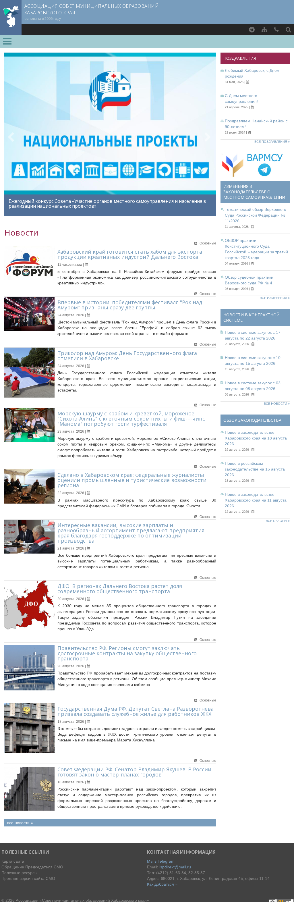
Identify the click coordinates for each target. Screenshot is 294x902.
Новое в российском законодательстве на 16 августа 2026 (255, 469)
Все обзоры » (278, 521)
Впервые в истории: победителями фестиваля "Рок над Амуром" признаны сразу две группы (129, 305)
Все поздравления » (272, 141)
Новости (21, 232)
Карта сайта (12, 861)
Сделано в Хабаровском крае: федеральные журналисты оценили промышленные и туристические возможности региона (131, 480)
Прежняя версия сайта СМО (28, 878)
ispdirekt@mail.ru (175, 867)
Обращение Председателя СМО (32, 867)
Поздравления (239, 58)
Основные (208, 243)
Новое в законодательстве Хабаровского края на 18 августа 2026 (256, 438)
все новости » (20, 822)
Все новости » (277, 403)
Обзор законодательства (252, 420)
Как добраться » (162, 884)
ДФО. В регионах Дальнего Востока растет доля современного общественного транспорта (119, 589)
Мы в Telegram (161, 861)
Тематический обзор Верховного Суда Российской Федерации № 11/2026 (255, 215)
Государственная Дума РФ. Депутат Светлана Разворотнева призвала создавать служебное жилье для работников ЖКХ (135, 711)
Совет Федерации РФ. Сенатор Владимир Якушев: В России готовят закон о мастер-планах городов (134, 772)
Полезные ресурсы (19, 872)
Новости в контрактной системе (251, 317)
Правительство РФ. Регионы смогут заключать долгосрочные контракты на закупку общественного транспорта (127, 653)
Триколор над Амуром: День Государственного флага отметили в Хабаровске (127, 356)
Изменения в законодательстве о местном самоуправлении (254, 192)
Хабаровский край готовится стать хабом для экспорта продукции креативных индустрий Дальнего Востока (129, 254)
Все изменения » (275, 298)
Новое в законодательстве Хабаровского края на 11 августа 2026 (256, 500)
